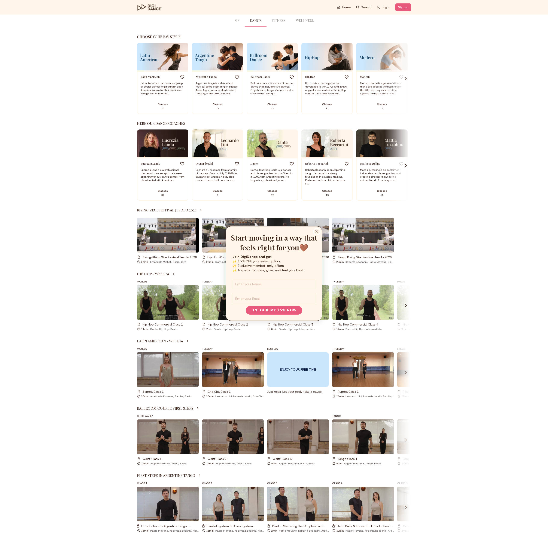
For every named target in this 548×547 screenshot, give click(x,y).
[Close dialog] (317, 231)
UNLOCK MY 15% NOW (274, 310)
